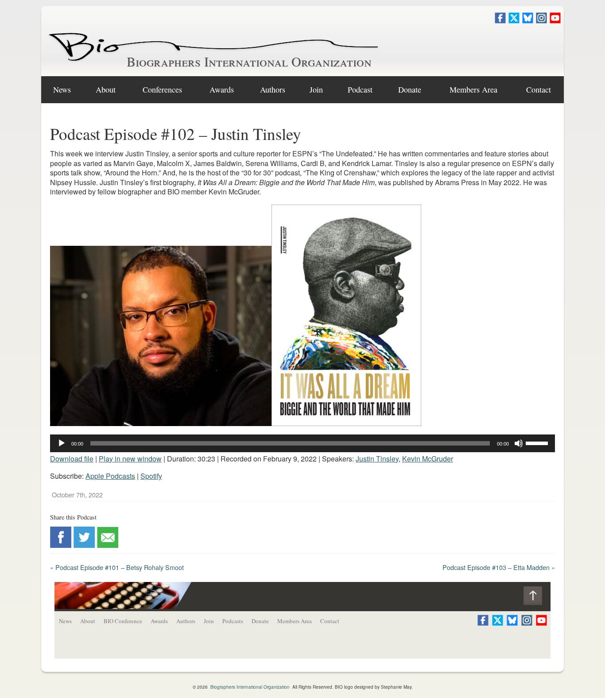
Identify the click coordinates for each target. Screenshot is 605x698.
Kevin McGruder (427, 459)
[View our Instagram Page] (541, 21)
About (106, 89)
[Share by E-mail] (107, 545)
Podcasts (232, 621)
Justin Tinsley (377, 459)
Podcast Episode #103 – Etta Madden (498, 567)
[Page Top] (537, 597)
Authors (272, 89)
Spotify (151, 476)
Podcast (360, 89)
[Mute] (518, 443)
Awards (221, 89)
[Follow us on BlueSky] (527, 21)
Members (473, 89)
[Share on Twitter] (84, 545)
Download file (71, 459)
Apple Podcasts (110, 476)
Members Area (294, 621)
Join (316, 89)
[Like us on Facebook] (500, 21)
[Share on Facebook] (60, 545)
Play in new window (130, 459)
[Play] (61, 443)
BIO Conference (123, 621)
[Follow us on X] (514, 21)
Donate (409, 89)
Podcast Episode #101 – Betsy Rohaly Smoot (117, 567)
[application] (302, 443)
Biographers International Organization (249, 61)
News (62, 89)
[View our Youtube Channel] (555, 21)
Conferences (162, 89)
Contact (538, 89)
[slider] (538, 442)
